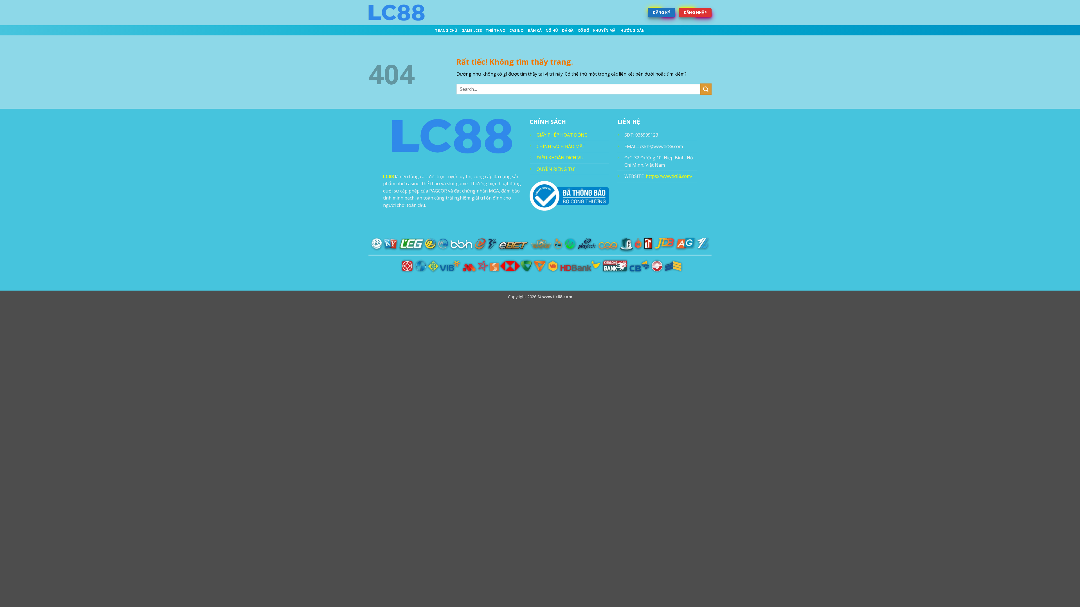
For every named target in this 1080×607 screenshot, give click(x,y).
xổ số (583, 30)
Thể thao (495, 30)
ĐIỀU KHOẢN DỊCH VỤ (560, 158)
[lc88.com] (396, 12)
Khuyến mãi (605, 30)
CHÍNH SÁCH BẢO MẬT (561, 146)
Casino (516, 30)
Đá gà (567, 30)
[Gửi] (706, 88)
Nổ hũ (552, 30)
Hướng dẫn (632, 30)
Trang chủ (446, 30)
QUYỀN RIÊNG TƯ (555, 169)
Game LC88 (472, 30)
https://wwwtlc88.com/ (669, 176)
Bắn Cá (535, 30)
